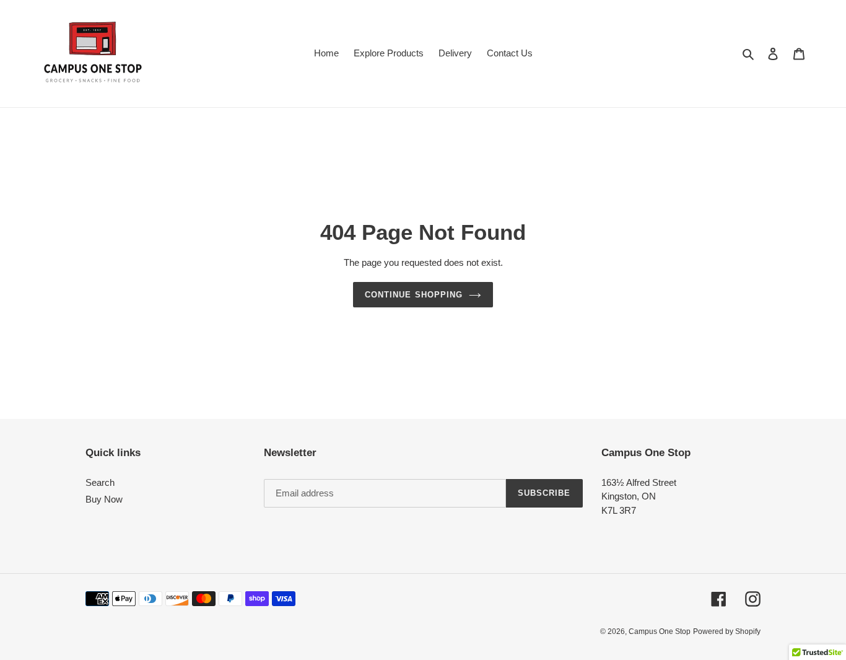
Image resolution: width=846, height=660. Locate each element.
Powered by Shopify (727, 631)
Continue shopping (414, 294)
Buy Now (104, 499)
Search (100, 482)
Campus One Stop (660, 631)
